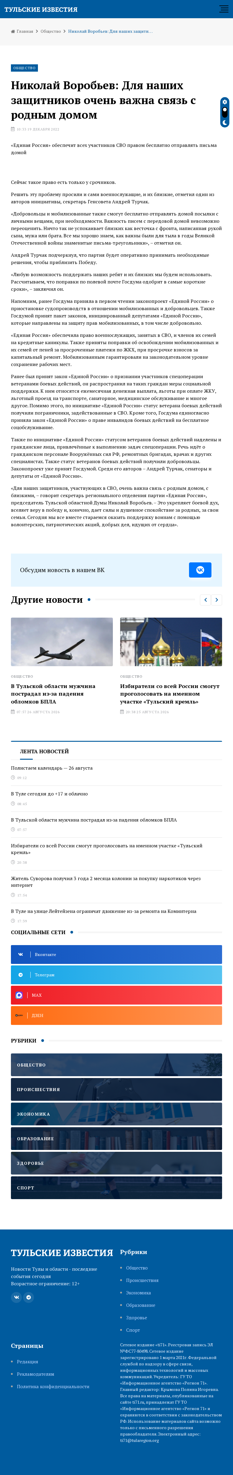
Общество (51, 31)
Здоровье (136, 1317)
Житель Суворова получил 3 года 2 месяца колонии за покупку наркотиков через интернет (106, 881)
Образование (140, 1305)
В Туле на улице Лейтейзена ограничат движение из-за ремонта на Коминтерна (103, 911)
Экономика (138, 1292)
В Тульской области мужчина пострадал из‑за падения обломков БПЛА (94, 819)
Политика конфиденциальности (53, 1386)
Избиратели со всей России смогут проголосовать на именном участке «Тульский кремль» (115, 693)
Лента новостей (44, 751)
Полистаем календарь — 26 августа (52, 768)
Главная (24, 31)
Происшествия (142, 1280)
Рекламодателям (35, 1374)
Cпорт (133, 1330)
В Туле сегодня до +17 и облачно (49, 793)
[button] (205, 600)
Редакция (27, 1361)
